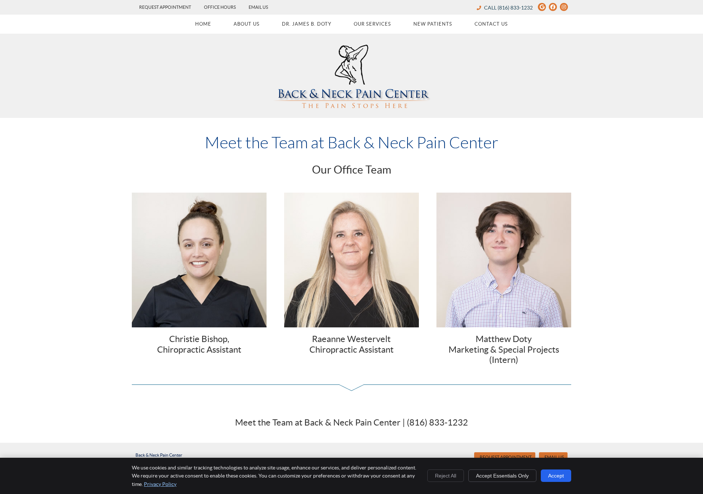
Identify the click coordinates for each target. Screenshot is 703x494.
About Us (247, 24)
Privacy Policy (160, 484)
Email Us (258, 7)
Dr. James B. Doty (306, 24)
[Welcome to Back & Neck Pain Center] (351, 105)
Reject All (445, 476)
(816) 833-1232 (515, 8)
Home (203, 24)
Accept (556, 476)
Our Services (372, 24)
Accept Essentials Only (502, 476)
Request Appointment (165, 7)
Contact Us (491, 24)
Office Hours (220, 7)
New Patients (432, 24)
